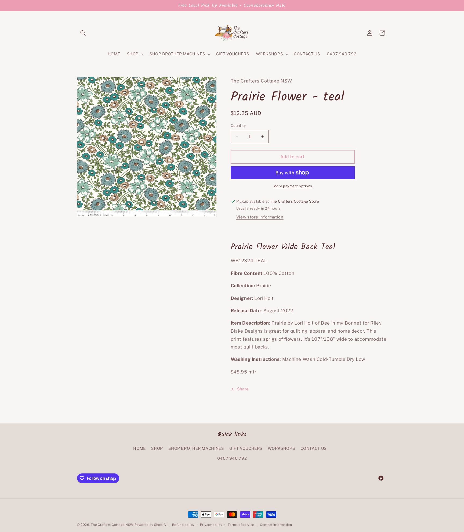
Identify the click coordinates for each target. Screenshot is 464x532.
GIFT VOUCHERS (245, 448)
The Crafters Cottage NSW (112, 525)
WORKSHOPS (281, 448)
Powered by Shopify (150, 525)
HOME (139, 448)
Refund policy (183, 525)
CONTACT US (313, 448)
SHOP (157, 448)
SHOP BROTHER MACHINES (196, 448)
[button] (83, 33)
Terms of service (241, 525)
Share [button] (243, 389)
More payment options (292, 186)
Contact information (276, 525)
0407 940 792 (232, 458)
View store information (260, 217)
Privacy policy (211, 525)
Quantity (238, 126)
